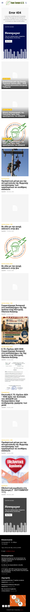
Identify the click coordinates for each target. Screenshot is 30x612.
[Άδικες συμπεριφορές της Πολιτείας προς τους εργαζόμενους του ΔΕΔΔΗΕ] (15, 104)
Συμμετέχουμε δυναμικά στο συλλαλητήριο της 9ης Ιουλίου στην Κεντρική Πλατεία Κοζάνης (14, 308)
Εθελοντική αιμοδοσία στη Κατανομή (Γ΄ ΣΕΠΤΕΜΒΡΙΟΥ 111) (14, 490)
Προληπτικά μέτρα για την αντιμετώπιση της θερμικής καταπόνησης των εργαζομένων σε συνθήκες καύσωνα (14, 185)
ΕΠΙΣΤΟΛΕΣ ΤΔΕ (6, 78)
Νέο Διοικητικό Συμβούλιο (8, 589)
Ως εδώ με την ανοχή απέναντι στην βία (11, 227)
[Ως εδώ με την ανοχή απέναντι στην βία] (15, 208)
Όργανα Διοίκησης (5, 591)
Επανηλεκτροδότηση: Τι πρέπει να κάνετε (12, 580)
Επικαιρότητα (5, 178)
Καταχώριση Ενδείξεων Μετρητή (10, 584)
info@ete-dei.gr (10, 551)
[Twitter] (6, 606)
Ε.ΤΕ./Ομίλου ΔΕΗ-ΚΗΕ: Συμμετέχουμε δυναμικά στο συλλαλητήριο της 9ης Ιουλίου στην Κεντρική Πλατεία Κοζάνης (14, 353)
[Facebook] (3, 606)
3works (21, 610)
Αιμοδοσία (4, 485)
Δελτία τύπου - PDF (7, 109)
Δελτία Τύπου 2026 (7, 138)
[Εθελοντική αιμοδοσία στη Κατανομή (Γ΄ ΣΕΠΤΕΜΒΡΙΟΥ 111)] (15, 469)
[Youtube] (9, 606)
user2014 (3, 191)
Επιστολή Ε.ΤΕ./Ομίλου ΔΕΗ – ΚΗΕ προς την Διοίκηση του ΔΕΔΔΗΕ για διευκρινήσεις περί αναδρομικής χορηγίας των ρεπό (14, 399)
